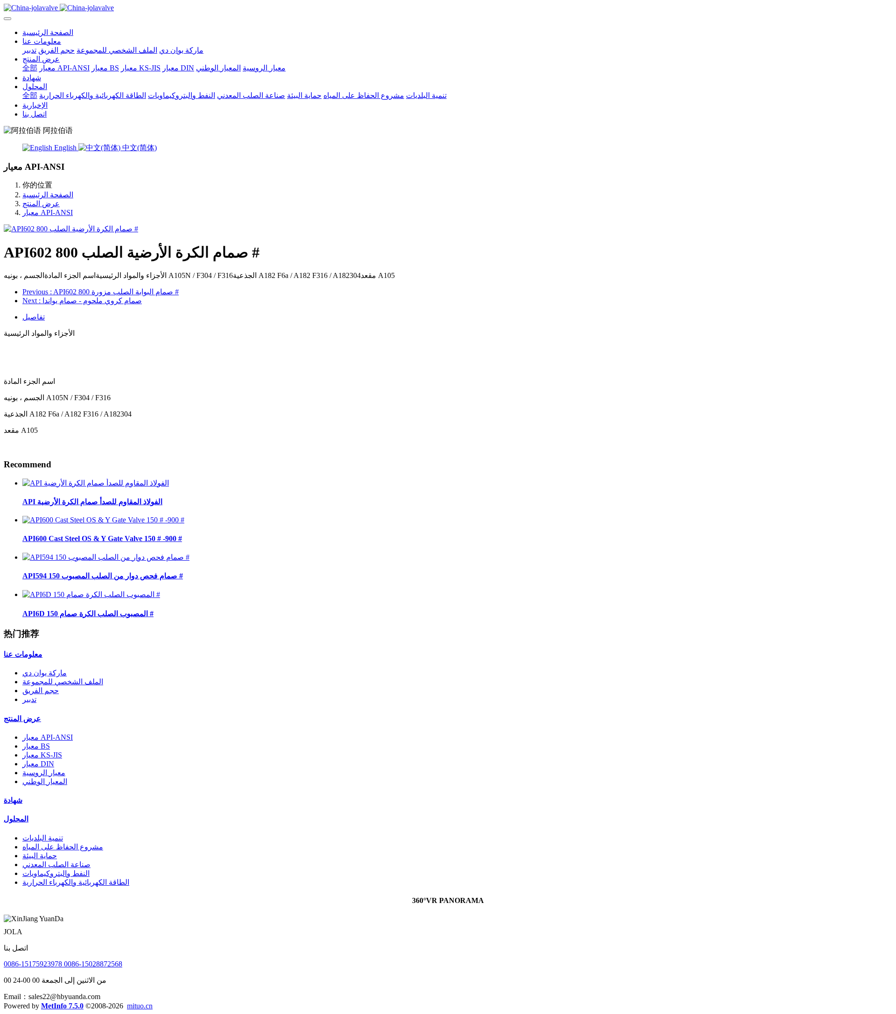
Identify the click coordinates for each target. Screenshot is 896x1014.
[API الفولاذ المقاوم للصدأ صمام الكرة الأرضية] (95, 483)
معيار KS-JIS (42, 755)
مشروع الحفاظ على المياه (62, 847)
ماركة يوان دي (44, 673)
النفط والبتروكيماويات (56, 873)
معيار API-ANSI (47, 212)
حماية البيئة (39, 856)
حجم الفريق (40, 691)
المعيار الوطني (44, 781)
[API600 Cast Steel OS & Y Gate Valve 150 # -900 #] (103, 520)
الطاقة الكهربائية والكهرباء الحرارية (75, 882)
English (65, 148)
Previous (100, 292)
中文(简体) (138, 148)
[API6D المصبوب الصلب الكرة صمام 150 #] (91, 594)
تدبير (29, 699)
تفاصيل (33, 317)
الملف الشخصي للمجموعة (62, 682)
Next (82, 301)
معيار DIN (38, 764)
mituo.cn (140, 1006)
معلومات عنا (23, 654)
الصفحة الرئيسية (47, 32)
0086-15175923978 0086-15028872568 (63, 964)
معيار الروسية (43, 773)
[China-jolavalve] (448, 8)
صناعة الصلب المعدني (56, 864)
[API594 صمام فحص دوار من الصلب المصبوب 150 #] (105, 557)
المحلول (16, 819)
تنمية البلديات (42, 838)
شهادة (13, 800)
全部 (29, 68)
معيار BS (36, 746)
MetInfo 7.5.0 (62, 1006)
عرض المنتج (41, 204)
